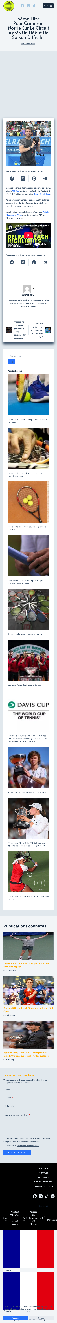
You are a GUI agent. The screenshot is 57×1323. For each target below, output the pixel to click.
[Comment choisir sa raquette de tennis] (28, 609)
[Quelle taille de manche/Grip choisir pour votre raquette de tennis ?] (28, 555)
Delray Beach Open (42, 194)
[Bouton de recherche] (11, 361)
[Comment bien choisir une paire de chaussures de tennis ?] (28, 395)
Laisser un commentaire (17, 1152)
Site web (9, 1106)
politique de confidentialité (28, 1146)
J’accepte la (23, 1146)
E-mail (9, 1098)
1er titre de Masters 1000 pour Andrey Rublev (28, 792)
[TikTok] (34, 5)
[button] (28, 1292)
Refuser (41, 1318)
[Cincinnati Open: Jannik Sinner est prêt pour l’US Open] (28, 990)
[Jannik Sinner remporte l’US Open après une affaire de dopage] (28, 946)
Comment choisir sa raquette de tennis (25, 634)
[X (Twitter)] (23, 178)
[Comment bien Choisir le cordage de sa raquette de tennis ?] (28, 448)
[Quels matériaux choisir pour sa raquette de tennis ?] (28, 502)
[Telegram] (45, 178)
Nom (8, 1089)
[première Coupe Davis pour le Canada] (28, 660)
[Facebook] (22, 5)
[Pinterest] (34, 178)
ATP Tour (16, 191)
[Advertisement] (28, 81)
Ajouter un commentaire (17, 1115)
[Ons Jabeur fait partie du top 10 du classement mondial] (28, 872)
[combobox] (28, 356)
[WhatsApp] (53, 1196)
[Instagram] (28, 5)
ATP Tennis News (28, 43)
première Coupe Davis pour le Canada (24, 685)
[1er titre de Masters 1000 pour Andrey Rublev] (28, 767)
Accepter (15, 1318)
